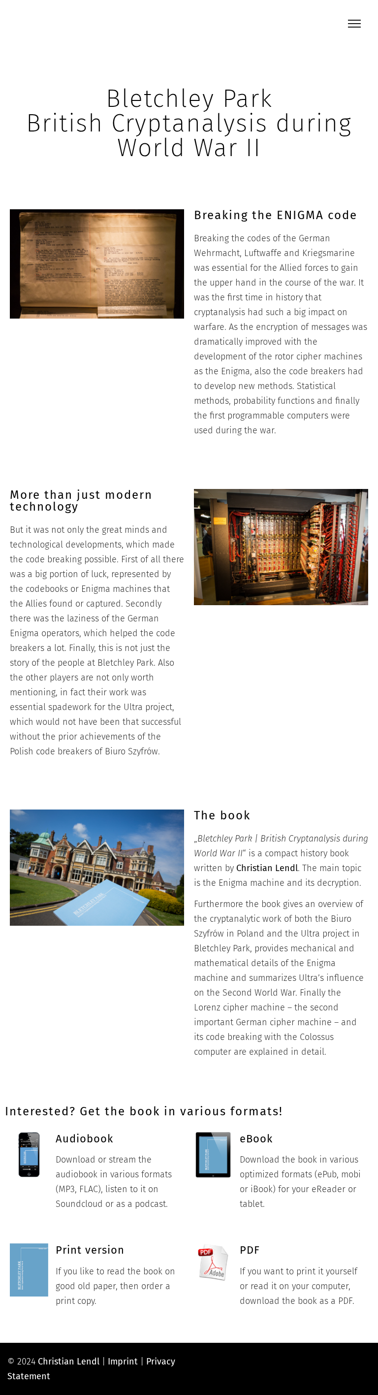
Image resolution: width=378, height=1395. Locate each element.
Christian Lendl (267, 868)
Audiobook (84, 1138)
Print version (90, 1250)
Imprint (123, 1361)
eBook (256, 1138)
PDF (250, 1250)
